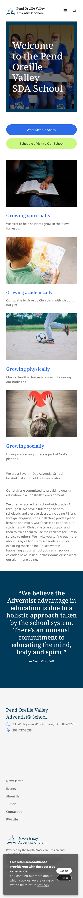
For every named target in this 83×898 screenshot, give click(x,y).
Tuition (11, 804)
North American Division (43, 850)
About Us (13, 796)
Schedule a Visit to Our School (42, 143)
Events (11, 789)
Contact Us (14, 812)
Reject (64, 877)
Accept (64, 870)
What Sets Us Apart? (41, 130)
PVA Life (12, 819)
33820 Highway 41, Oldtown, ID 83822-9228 (43, 724)
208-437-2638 (22, 730)
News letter (14, 781)
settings (43, 885)
